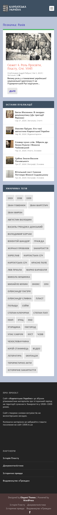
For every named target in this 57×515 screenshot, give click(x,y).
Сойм (25, 305)
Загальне (11, 75)
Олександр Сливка (19, 298)
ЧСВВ (40, 334)
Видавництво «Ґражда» (16, 480)
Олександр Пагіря (19, 291)
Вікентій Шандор (19, 241)
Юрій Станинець (18, 348)
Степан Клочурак (18, 312)
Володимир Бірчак (20, 234)
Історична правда (13, 473)
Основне (37, 150)
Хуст (30, 334)
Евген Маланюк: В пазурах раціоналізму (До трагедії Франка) (29, 114)
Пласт (39, 298)
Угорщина (14, 327)
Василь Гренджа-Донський (25, 226)
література (14, 355)
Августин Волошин (20, 219)
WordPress (28, 500)
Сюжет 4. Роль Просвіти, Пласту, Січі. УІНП (24, 66)
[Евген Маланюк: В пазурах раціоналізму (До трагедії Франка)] (10, 114)
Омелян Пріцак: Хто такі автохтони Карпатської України (32, 130)
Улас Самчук (15, 334)
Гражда (39, 241)
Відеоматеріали (34, 134)
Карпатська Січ (17, 262)
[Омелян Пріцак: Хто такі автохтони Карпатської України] (10, 130)
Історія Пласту (11, 458)
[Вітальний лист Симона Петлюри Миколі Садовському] (10, 174)
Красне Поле (39, 262)
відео (36, 348)
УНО (30, 319)
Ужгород (30, 327)
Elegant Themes (28, 497)
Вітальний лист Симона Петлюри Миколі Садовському (31, 173)
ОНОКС (36, 284)
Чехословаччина (18, 341)
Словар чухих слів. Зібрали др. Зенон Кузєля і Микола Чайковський (31, 144)
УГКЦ (21, 319)
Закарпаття (41, 248)
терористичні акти (20, 362)
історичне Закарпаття (22, 370)
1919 (10, 198)
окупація (32, 355)
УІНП (10, 319)
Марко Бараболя (36, 269)
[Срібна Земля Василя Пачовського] (10, 160)
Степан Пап (40, 312)
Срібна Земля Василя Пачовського (26, 160)
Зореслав (13, 255)
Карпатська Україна (21, 398)
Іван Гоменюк (17, 205)
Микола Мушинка (19, 277)
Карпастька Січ (33, 255)
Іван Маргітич (39, 205)
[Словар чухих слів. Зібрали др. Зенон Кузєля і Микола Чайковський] (10, 144)
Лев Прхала (15, 269)
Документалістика (13, 465)
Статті (39, 120)
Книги (30, 150)
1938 (19, 198)
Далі (12, 91)
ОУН (46, 284)
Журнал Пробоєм (18, 248)
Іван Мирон (15, 212)
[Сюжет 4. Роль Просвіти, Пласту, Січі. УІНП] (28, 46)
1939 (28, 198)
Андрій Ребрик (25, 73)
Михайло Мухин (18, 284)
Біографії (32, 164)
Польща (13, 305)
